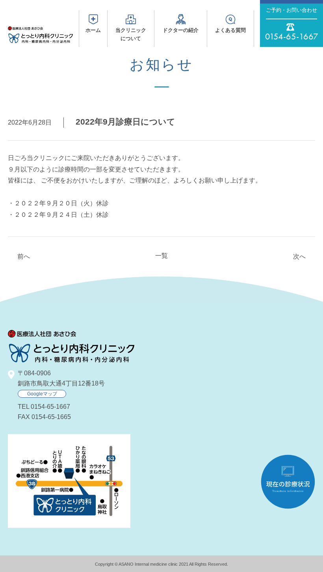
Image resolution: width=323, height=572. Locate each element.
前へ (23, 256)
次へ (299, 256)
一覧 (161, 255)
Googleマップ (42, 394)
